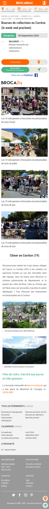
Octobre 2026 (31, 438)
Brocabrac (5, 480)
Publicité (4, 483)
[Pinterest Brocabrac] (33, 497)
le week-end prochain (22, 19)
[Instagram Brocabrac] (27, 497)
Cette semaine (7, 435)
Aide (27, 480)
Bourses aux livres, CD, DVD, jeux (36, 412)
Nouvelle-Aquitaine (10, 16)
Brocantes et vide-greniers (11, 412)
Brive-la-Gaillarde (35, 385)
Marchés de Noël (32, 417)
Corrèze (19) (26, 16)
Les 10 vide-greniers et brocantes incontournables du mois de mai (24, 244)
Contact (29, 486)
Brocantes (5, 414)
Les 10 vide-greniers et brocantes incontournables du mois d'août (24, 120)
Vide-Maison (6, 420)
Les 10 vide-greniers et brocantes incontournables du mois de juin (24, 203)
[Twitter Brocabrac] (15, 497)
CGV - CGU (5, 467)
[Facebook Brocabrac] (21, 497)
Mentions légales (8, 464)
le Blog (4, 486)
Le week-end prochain (10, 438)
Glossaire (29, 483)
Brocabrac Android (33, 464)
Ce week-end (6, 432)
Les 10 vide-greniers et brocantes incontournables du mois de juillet (24, 161)
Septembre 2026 (32, 435)
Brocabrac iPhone (33, 467)
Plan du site (6, 469)
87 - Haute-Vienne (8, 449)
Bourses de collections (34, 414)
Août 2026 (29, 432)
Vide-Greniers (6, 417)
